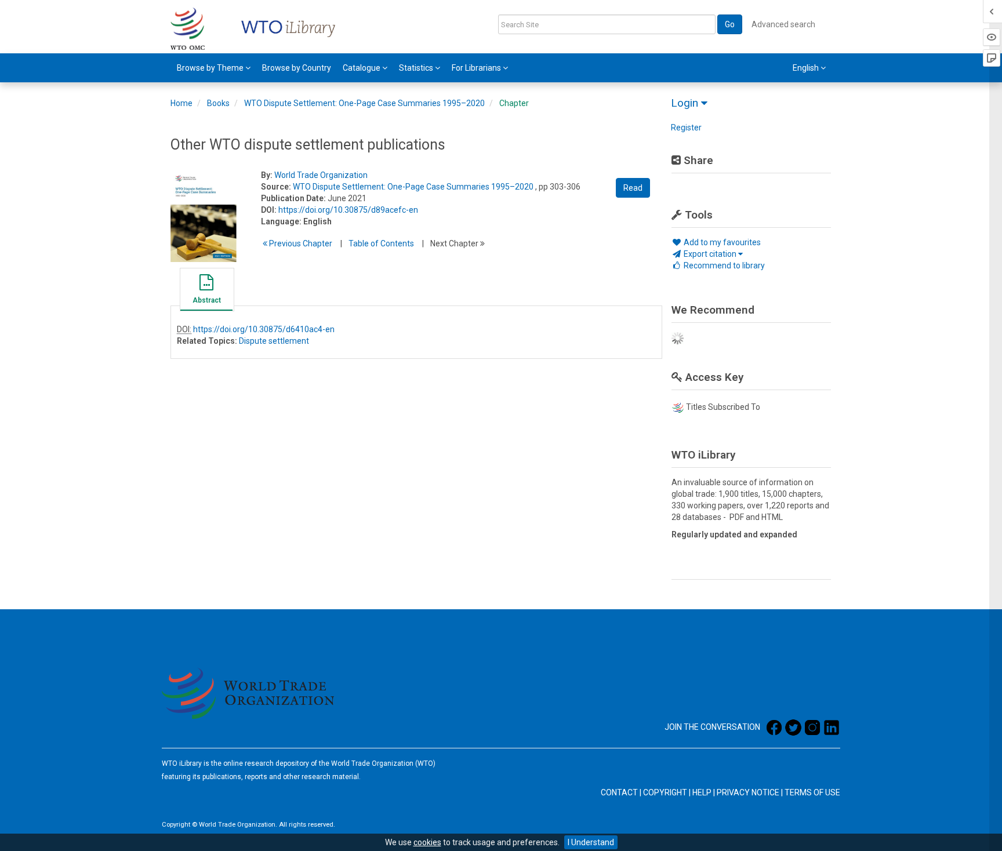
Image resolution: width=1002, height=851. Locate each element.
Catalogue (362, 67)
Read (632, 187)
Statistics (417, 67)
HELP (701, 792)
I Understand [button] (591, 842)
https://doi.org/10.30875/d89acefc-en (348, 209)
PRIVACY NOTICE (748, 792)
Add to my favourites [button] (721, 242)
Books (218, 103)
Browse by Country (296, 67)
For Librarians (477, 67)
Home (181, 103)
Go (730, 24)
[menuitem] (213, 67)
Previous (299, 243)
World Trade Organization (321, 175)
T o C (381, 243)
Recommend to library (723, 265)
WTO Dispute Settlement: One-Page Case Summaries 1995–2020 (364, 103)
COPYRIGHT (665, 792)
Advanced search (783, 24)
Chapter (514, 103)
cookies (427, 842)
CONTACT (619, 792)
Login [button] (686, 103)
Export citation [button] (710, 254)
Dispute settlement (274, 341)
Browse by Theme (211, 67)
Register (686, 127)
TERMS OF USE (812, 792)
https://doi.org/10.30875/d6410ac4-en (264, 329)
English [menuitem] (807, 67)
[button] (206, 291)
